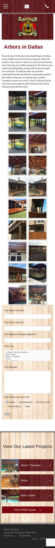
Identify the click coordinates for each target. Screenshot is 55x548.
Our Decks (11, 529)
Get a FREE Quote (25, 509)
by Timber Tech (20, 532)
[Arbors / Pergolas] (27, 356)
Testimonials (24, 536)
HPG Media (46, 539)
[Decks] (27, 359)
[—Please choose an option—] (27, 352)
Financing (8, 536)
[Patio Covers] (27, 354)
